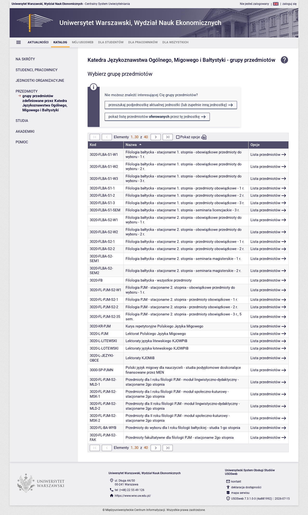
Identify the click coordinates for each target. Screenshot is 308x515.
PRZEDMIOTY (27, 91)
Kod (93, 145)
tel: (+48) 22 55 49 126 (129, 490)
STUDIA (22, 121)
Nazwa (132, 145)
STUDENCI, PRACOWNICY (37, 70)
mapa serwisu (240, 493)
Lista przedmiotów (265, 154)
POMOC (22, 142)
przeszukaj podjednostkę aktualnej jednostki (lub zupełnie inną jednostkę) (168, 105)
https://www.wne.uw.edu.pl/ (133, 495)
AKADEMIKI (25, 131)
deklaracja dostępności (246, 487)
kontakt (236, 481)
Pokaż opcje (190, 137)
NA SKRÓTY (25, 59)
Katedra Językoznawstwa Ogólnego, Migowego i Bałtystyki (157, 60)
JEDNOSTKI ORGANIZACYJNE (40, 80)
